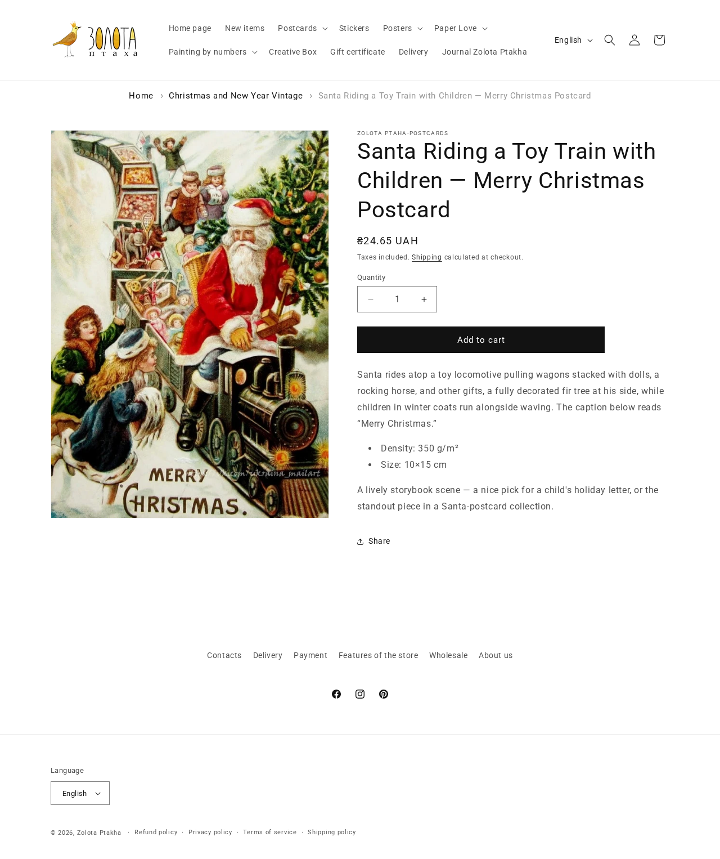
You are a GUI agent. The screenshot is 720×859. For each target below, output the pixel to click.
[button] (301, 28)
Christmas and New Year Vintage (236, 96)
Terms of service (269, 832)
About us (496, 655)
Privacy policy (210, 832)
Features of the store (378, 655)
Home (141, 96)
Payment (310, 655)
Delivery (268, 655)
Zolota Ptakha (99, 832)
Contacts (224, 655)
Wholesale (448, 655)
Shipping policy (332, 832)
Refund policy (155, 832)
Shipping (427, 257)
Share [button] (379, 540)
